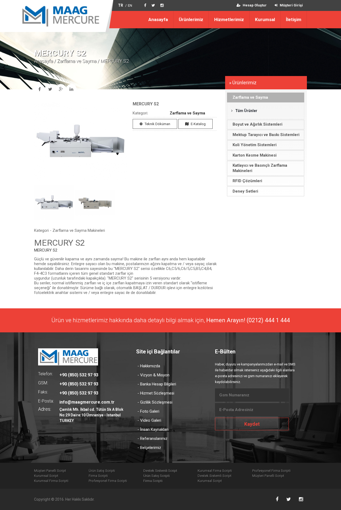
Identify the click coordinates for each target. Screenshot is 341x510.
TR (120, 5)
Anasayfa (158, 19)
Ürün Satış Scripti (102, 471)
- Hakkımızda (148, 366)
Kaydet (252, 424)
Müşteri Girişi (291, 5)
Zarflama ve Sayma (76, 61)
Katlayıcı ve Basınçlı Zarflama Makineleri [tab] (260, 168)
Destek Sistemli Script (160, 471)
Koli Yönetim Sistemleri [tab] (255, 144)
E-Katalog (198, 124)
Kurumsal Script (46, 476)
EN (130, 5)
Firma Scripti (98, 476)
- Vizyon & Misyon (153, 375)
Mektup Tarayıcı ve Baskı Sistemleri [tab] (266, 134)
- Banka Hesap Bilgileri (156, 384)
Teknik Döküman (157, 124)
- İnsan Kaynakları (152, 429)
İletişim (293, 19)
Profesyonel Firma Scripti (271, 471)
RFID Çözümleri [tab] (247, 180)
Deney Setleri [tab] (245, 191)
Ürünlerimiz (191, 19)
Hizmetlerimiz (229, 19)
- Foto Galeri (148, 411)
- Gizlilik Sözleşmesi (154, 402)
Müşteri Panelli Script (50, 471)
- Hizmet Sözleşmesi (155, 393)
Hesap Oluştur (254, 5)
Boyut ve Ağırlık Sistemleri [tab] (257, 124)
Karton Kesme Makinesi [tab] (255, 155)
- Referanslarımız (152, 438)
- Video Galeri (149, 420)
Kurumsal (265, 19)
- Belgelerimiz (149, 447)
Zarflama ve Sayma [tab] (250, 97)
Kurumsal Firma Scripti (215, 471)
